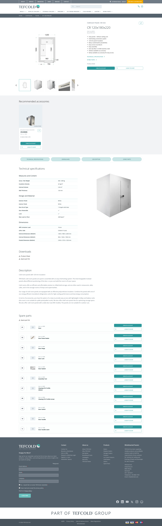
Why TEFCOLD (86, 451)
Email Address (23, 466)
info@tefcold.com (133, 477)
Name (21, 472)
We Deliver (85, 453)
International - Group (119, 1)
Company (22, 478)
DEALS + (22, 11)
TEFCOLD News (86, 461)
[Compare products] (39, 130)
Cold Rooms (87, 11)
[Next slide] (77, 85)
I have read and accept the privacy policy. (32, 488)
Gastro (97, 11)
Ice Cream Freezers (73, 11)
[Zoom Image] (47, 50)
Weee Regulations (96, 521)
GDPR (62, 521)
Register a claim (65, 457)
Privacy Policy (28, 491)
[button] (25, 85)
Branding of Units (87, 455)
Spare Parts (107, 11)
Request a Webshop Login (68, 455)
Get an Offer (64, 453)
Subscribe (25, 495)
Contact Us (64, 449)
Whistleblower (81, 523)
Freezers (60, 11)
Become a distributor (135, 1)
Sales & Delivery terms (82, 521)
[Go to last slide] (16, 85)
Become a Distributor (67, 451)
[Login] (142, 6)
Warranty (85, 459)
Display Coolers (33, 11)
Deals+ (105, 449)
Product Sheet (91, 63)
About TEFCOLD (86, 449)
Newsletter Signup (66, 459)
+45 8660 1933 (135, 475)
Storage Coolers (48, 11)
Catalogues (85, 457)
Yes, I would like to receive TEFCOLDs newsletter (34, 485)
